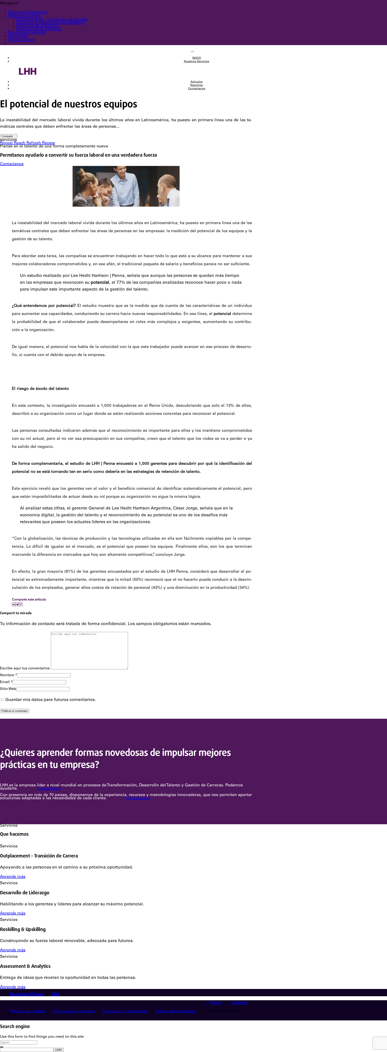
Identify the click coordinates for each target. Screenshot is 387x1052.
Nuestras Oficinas (27, 995)
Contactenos (12, 164)
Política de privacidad (175, 1012)
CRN (55, 995)
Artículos (196, 82)
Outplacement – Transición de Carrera (51, 20)
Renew (48, 143)
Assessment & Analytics (39, 29)
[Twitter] (17, 604)
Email (6, 682)
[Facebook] (21, 604)
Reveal (7, 143)
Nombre (8, 675)
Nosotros (18, 36)
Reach (20, 143)
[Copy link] (24, 604)
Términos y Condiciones (125, 1012)
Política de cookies (27, 1012)
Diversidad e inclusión (74, 1012)
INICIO (196, 58)
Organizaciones (24, 16)
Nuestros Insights (26, 32)
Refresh (34, 143)
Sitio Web (8, 689)
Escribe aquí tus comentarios (25, 668)
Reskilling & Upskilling (38, 26)
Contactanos (21, 40)
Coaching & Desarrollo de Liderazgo (50, 23)
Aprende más (12, 877)
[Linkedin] (13, 604)
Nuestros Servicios (28, 12)
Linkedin (240, 1003)
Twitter (216, 1003)
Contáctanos (49, 789)
